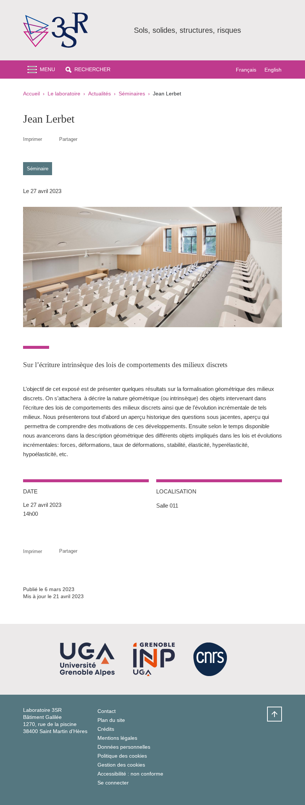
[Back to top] (274, 714)
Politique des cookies (122, 756)
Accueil (31, 94)
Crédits (105, 729)
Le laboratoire (64, 94)
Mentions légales (117, 738)
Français (246, 70)
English (273, 70)
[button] (88, 69)
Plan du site (111, 720)
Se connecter (113, 783)
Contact (106, 711)
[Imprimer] (51, 139)
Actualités (99, 94)
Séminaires (132, 94)
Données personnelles (123, 747)
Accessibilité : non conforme (130, 774)
